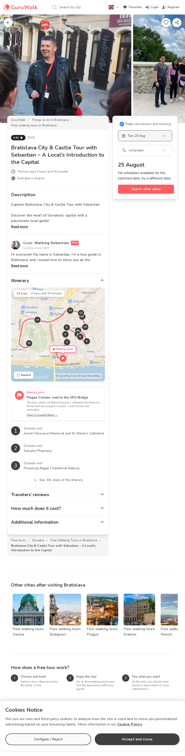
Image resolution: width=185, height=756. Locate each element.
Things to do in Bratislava (50, 120)
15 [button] (29, 343)
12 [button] (81, 313)
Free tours (18, 540)
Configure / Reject (48, 739)
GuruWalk (18, 120)
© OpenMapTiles (66, 376)
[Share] (176, 22)
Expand (26, 375)
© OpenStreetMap (89, 376)
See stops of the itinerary (61, 480)
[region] (58, 334)
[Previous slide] (10, 68)
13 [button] (70, 310)
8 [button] (80, 336)
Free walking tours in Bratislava (34, 125)
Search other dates (146, 189)
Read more (19, 226)
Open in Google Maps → (42, 415)
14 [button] (37, 319)
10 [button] (85, 327)
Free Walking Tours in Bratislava (74, 540)
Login (155, 7)
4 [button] (65, 334)
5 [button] (67, 327)
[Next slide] (174, 68)
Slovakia (38, 540)
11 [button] (82, 316)
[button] (63, 358)
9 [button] (87, 341)
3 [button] (67, 342)
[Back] (8, 22)
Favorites (135, 7)
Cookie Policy (129, 724)
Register (174, 7)
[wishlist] (166, 22)
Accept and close (137, 739)
